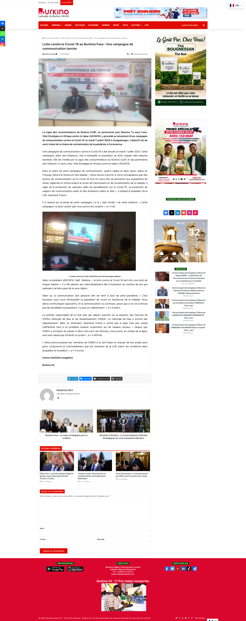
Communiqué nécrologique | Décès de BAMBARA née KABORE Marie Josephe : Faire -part (188, 327)
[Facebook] (2, 23)
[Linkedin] (2, 38)
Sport (116, 25)
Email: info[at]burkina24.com (123, 574)
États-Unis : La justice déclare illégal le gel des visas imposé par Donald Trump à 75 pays (56, 476)
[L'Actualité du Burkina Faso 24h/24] (53, 12)
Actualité (55, 38)
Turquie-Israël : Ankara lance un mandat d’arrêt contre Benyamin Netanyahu (92, 476)
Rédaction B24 (49, 54)
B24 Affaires (200, 618)
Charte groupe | (127, 567)
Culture (135, 25)
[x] (172, 570)
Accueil (44, 25)
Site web (100, 539)
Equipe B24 (131, 569)
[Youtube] (178, 570)
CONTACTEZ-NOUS (190, 25)
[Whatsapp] (2, 33)
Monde (68, 25)
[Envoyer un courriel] (56, 54)
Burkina (56, 25)
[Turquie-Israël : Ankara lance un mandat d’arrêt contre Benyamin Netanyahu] (95, 461)
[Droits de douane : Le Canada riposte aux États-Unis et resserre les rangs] (133, 461)
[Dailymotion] (194, 570)
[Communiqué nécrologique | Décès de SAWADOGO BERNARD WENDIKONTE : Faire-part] (162, 316)
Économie (93, 25)
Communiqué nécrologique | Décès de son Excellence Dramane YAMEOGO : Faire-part (188, 303)
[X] (2, 28)
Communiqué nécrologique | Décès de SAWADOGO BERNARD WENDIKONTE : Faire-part (188, 315)
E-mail (43, 539)
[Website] (58, 397)
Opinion (106, 25)
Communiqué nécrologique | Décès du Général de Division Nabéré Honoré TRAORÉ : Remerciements (189, 290)
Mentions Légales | (113, 567)
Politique (80, 25)
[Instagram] (2, 43)
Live (147, 25)
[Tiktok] (189, 570)
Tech (125, 25)
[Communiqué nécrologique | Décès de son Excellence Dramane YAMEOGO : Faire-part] (162, 304)
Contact (137, 567)
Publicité (113, 569)
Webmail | (122, 569)
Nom (42, 528)
